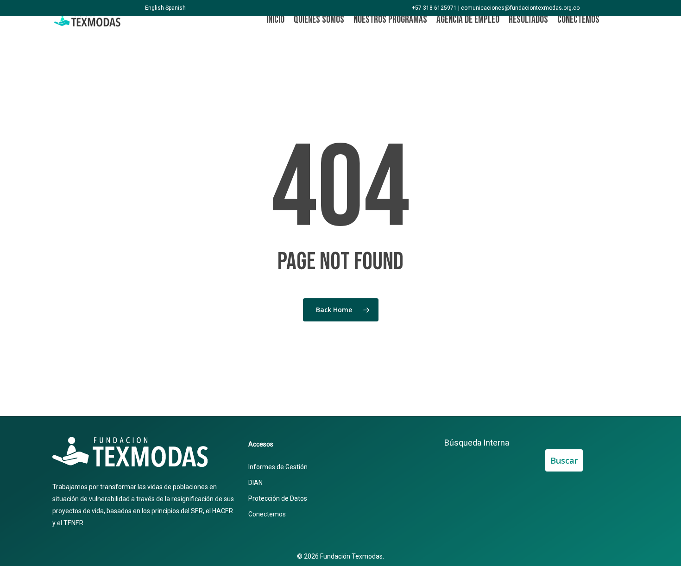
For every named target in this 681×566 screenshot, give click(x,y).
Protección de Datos (277, 498)
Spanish (175, 8)
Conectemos (267, 514)
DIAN (255, 482)
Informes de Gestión (278, 467)
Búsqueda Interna (476, 442)
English (154, 8)
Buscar (564, 460)
